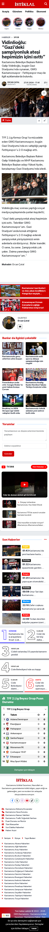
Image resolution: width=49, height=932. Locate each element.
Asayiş (5, 11)
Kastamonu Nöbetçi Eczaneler (19, 809)
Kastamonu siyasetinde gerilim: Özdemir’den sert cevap (32, 566)
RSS (7, 916)
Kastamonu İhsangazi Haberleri (18, 877)
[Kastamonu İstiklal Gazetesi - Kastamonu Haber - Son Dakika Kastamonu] (24, 4)
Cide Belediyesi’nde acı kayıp (26, 669)
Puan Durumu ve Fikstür (16, 821)
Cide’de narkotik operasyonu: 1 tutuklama (41, 686)
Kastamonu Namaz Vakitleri (18, 815)
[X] (17, 800)
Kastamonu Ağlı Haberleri (15, 847)
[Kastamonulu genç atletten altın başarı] (12, 348)
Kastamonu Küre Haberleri (16, 883)
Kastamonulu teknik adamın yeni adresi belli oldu (35, 411)
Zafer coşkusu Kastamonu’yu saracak (33, 607)
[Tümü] (45, 540)
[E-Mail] (20, 326)
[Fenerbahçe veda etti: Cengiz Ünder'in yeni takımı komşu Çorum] (12, 374)
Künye (17, 838)
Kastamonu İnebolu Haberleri (17, 880)
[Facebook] (12, 800)
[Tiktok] (32, 800)
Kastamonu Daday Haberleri (16, 865)
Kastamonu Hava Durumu (17, 812)
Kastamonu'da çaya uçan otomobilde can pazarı (33, 580)
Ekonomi (41, 11)
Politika (29, 11)
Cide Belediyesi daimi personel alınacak (16, 686)
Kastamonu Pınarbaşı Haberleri (18, 886)
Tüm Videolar (38, 467)
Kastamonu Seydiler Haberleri (17, 893)
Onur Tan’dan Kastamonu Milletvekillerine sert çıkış (32, 594)
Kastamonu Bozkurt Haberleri (17, 856)
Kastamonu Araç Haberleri (16, 850)
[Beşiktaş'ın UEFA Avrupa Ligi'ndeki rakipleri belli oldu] (12, 400)
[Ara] (45, 4)
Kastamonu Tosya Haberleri (16, 899)
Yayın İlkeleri (30, 838)
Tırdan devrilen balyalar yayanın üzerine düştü (34, 621)
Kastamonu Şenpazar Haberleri (18, 890)
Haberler (6, 37)
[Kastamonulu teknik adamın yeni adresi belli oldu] (36, 400)
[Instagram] (22, 800)
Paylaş (8, 120)
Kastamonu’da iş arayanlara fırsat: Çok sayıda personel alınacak (16, 637)
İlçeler (40, 631)
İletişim (7, 838)
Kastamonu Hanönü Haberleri (17, 874)
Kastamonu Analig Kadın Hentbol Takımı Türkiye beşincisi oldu (36, 385)
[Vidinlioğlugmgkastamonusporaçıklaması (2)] (24, 188)
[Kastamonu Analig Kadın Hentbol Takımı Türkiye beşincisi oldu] (36, 374)
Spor (16, 37)
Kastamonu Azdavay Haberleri (17, 853)
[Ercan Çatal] (8, 323)
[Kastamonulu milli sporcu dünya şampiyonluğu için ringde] (36, 348)
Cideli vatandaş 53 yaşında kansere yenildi (29, 653)
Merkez (26, 601)
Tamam (33, 928)
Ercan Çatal (23, 321)
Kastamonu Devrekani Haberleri (18, 868)
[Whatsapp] (37, 800)
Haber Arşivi (11, 830)
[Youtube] (27, 800)
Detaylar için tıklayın (24, 770)
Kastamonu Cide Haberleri (16, 862)
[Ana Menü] (3, 4)
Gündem (17, 11)
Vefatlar (15, 648)
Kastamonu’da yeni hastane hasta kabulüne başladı (33, 553)
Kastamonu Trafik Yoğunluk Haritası (21, 818)
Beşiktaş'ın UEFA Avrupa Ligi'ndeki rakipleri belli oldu (11, 411)
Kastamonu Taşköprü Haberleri (18, 896)
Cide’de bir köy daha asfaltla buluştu (41, 637)
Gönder (8, 454)
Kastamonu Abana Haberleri (16, 844)
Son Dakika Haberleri (15, 827)
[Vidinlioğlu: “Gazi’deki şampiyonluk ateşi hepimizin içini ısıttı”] (24, 102)
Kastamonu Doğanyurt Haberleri (18, 871)
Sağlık (25, 547)
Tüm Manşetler (12, 824)
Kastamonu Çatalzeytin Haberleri (19, 859)
